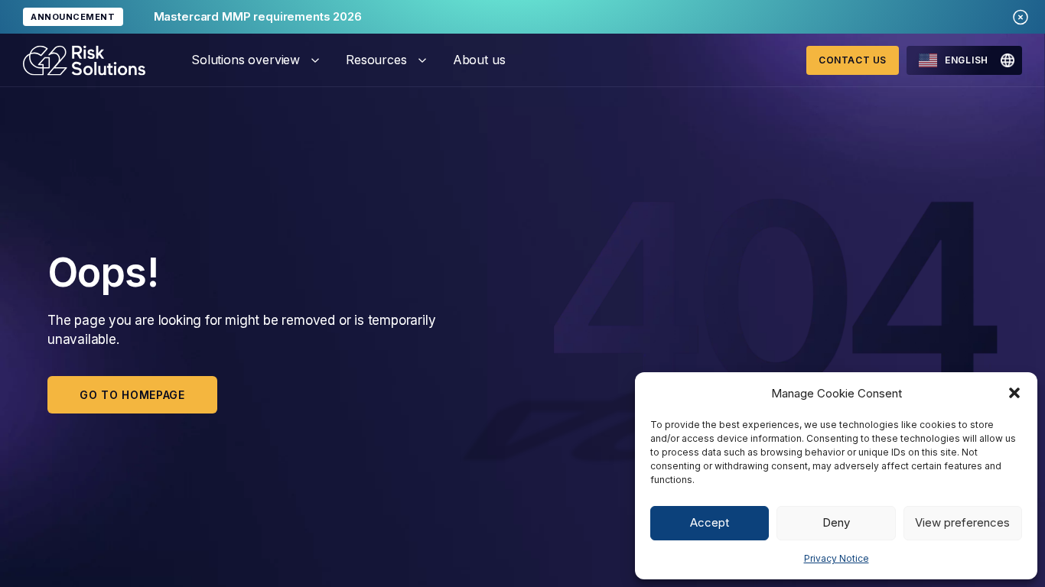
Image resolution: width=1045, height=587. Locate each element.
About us (479, 59)
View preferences (962, 522)
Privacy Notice (836, 558)
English (966, 60)
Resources (376, 59)
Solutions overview (245, 59)
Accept (709, 522)
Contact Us (853, 60)
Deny (836, 522)
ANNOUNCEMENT (73, 16)
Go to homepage (132, 394)
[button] (1014, 393)
